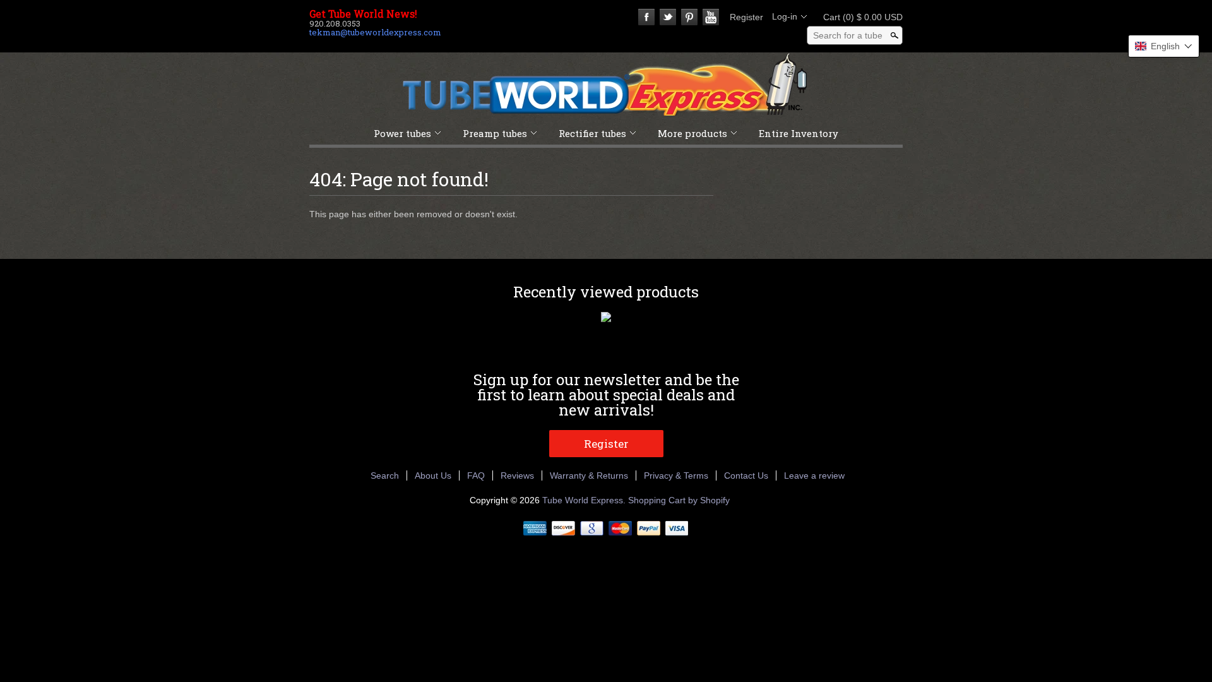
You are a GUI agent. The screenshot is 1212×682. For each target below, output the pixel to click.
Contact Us (746, 475)
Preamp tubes (495, 133)
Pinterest (689, 17)
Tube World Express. (585, 500)
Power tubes (402, 133)
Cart (859, 17)
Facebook (646, 17)
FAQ (476, 475)
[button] (1164, 46)
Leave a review (814, 475)
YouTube (711, 17)
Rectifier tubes (592, 133)
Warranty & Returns (589, 475)
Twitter (668, 17)
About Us (433, 475)
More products (692, 133)
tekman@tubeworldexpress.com (375, 32)
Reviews (517, 475)
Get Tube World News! (363, 14)
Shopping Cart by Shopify (679, 500)
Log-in (784, 16)
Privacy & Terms (676, 475)
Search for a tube (847, 35)
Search (385, 475)
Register (746, 17)
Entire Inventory (798, 133)
